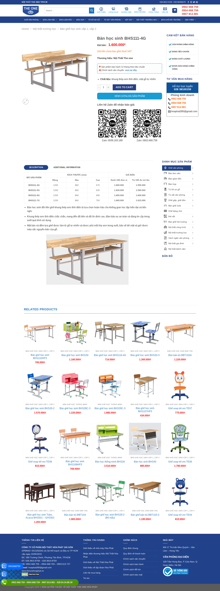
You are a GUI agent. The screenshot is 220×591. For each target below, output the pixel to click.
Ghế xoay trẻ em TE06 (180, 461)
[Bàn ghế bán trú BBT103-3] (145, 492)
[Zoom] (26, 102)
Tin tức (86, 578)
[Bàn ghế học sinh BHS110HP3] (40, 332)
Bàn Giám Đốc (65, 20)
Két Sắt (128, 20)
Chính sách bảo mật (132, 574)
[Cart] (174, 10)
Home (25, 28)
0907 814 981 (178, 107)
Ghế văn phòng (175, 168)
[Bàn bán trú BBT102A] (180, 332)
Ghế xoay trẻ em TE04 (180, 515)
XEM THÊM (189, 20)
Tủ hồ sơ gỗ (174, 189)
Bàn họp (172, 184)
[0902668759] (4, 566)
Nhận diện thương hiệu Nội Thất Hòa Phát (100, 555)
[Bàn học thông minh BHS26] (110, 439)
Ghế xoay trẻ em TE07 (180, 408)
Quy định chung (130, 548)
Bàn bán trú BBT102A (180, 355)
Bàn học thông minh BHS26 (110, 461)
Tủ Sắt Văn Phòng (112, 20)
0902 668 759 (178, 99)
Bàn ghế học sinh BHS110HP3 (40, 356)
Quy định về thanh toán (134, 553)
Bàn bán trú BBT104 (75, 515)
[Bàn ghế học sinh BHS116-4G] (110, 332)
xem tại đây (131, 70)
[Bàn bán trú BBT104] (75, 492)
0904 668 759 (178, 103)
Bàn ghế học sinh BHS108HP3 (75, 463)
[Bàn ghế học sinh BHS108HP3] (75, 439)
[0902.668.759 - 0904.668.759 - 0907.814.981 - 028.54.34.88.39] (4, 582)
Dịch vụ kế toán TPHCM (159, 587)
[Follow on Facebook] (188, 2)
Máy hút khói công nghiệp (183, 587)
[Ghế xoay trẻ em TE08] (40, 439)
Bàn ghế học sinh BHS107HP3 (145, 410)
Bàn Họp (80, 20)
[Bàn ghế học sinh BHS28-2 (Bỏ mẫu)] (110, 492)
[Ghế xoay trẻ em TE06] (180, 439)
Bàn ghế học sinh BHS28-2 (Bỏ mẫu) (110, 516)
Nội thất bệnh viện (177, 249)
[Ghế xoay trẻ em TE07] (180, 386)
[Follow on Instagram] (191, 2)
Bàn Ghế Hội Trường (171, 20)
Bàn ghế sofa (174, 205)
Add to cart (124, 87)
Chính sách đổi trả (132, 569)
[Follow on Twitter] (194, 2)
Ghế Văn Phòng (31, 20)
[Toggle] (193, 168)
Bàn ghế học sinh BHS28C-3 (75, 408)
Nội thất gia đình (176, 243)
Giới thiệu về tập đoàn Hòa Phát (98, 567)
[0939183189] (4, 574)
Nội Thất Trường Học (146, 20)
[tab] (36, 167)
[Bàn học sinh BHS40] (145, 439)
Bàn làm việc (174, 173)
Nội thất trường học (44, 28)
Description (36, 167)
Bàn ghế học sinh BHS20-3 (145, 355)
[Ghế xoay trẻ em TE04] (180, 492)
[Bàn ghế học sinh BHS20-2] (40, 386)
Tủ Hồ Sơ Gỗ (94, 20)
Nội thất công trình (177, 227)
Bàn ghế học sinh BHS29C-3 (110, 408)
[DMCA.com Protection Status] (31, 574)
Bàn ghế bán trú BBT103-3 (145, 515)
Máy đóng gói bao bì (138, 587)
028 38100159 (182, 89)
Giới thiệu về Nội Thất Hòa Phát (98, 562)
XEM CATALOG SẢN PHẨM (129, 96)
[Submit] (91, 10)
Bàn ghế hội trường (177, 222)
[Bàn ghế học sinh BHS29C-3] (110, 386)
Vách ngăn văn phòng (178, 238)
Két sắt (171, 216)
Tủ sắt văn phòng (176, 195)
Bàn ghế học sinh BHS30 (75, 355)
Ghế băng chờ (175, 211)
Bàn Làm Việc (49, 20)
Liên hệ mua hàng (91, 573)
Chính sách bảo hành (133, 564)
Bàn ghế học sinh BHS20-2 (39, 408)
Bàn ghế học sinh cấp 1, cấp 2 (78, 28)
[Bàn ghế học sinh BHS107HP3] (145, 386)
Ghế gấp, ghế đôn (177, 200)
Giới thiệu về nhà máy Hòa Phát (98, 548)
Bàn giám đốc (174, 178)
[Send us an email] (197, 2)
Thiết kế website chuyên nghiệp (113, 587)
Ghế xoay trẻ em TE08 (40, 461)
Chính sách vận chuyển (134, 559)
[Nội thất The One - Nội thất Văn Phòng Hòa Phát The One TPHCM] (31, 10)
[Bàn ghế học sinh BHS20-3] (145, 332)
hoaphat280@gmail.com (184, 111)
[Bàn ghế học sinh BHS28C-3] (75, 386)
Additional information (66, 167)
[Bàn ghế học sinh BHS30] (75, 332)
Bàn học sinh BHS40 (145, 461)
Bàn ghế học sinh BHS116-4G (110, 355)
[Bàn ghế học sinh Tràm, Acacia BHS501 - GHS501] (40, 492)
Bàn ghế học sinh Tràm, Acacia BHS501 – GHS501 (40, 516)
